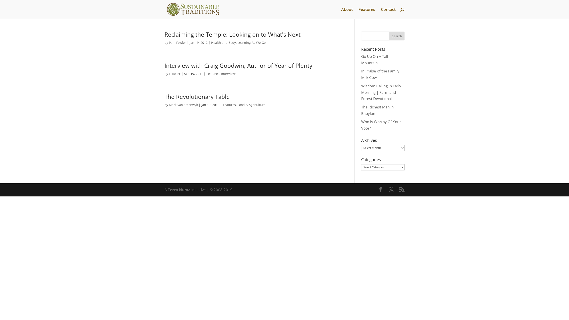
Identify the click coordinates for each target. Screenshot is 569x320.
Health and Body (223, 42)
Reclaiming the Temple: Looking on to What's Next (232, 34)
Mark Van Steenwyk (183, 105)
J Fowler (174, 74)
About (347, 10)
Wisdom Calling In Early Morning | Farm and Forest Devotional (381, 92)
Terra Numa (179, 189)
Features (367, 10)
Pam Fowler (177, 42)
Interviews (228, 74)
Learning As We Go (252, 42)
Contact (388, 10)
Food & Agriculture (251, 105)
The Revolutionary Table (197, 97)
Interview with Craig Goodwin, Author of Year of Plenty (238, 66)
